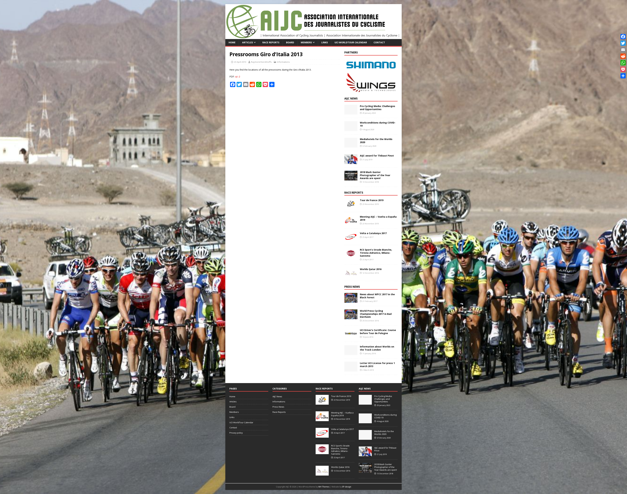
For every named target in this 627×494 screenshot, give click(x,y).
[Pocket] (623, 69)
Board (290, 42)
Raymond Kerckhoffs (261, 61)
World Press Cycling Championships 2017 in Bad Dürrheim (376, 313)
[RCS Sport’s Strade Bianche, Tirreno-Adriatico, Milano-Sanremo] (350, 256)
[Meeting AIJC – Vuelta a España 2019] (350, 223)
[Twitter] (623, 43)
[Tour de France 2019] (350, 206)
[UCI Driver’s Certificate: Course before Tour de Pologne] (350, 336)
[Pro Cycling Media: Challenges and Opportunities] (350, 112)
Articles (247, 42)
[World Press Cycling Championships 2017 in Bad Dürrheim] (350, 317)
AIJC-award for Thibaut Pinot (377, 155)
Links (324, 42)
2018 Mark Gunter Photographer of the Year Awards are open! (375, 175)
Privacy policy (236, 432)
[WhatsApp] (623, 62)
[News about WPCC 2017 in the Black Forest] (350, 300)
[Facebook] (623, 36)
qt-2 (237, 76)
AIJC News (351, 98)
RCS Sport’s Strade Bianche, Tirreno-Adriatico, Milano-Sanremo (376, 252)
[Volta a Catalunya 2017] (350, 239)
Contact (379, 42)
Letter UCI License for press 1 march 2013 (377, 365)
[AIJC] (313, 37)
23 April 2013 (240, 61)
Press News (352, 286)
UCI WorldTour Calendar (351, 42)
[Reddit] (623, 56)
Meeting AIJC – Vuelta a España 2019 (378, 218)
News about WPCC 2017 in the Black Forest (377, 296)
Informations (283, 61)
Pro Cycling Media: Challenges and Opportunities (377, 108)
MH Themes (323, 486)
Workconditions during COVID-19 (377, 124)
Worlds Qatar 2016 (370, 269)
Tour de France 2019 (371, 200)
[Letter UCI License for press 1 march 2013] (350, 369)
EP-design (346, 486)
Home (232, 42)
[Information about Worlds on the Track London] (350, 353)
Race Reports (270, 42)
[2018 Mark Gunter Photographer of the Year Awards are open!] (350, 178)
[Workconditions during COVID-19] (350, 129)
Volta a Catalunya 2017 (373, 233)
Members (306, 42)
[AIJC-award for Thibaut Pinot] (350, 162)
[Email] (623, 49)
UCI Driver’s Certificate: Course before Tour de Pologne (378, 332)
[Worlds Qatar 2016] (350, 275)
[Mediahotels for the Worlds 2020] (350, 145)
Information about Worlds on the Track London (377, 348)
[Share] (623, 76)
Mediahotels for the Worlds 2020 (376, 141)
